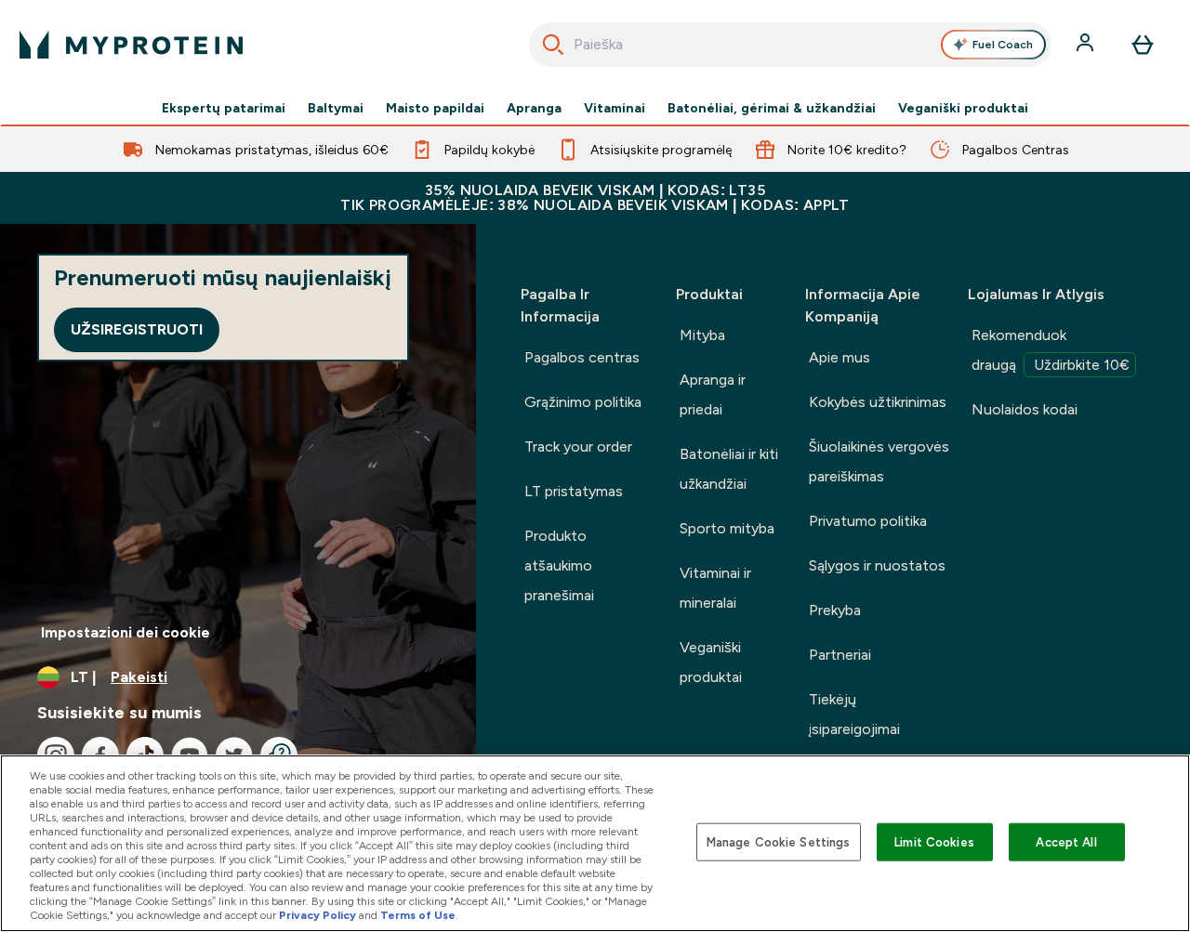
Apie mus (839, 357)
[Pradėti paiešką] (553, 44)
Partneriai (840, 655)
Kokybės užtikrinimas (877, 402)
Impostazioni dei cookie (125, 632)
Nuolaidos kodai (1025, 409)
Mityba (702, 335)
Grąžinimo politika (582, 402)
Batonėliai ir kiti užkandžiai (729, 469)
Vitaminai (614, 107)
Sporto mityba (727, 528)
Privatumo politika (868, 521)
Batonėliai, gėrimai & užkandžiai (772, 107)
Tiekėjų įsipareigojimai (854, 714)
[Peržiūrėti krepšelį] (1142, 44)
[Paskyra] (1087, 45)
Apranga (534, 107)
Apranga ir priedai (713, 394)
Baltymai (336, 107)
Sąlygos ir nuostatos (877, 565)
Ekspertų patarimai (223, 107)
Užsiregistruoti (137, 329)
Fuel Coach (1002, 44)
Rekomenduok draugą (1051, 350)
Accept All (1066, 841)
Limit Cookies (934, 841)
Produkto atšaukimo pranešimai (559, 565)
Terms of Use (418, 915)
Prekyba (835, 610)
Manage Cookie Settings (779, 841)
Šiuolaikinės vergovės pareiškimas (879, 461)
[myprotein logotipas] (131, 44)
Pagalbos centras (582, 357)
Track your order (578, 446)
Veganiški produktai (963, 107)
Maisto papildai (435, 107)
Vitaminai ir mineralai (715, 587)
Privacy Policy (317, 915)
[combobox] (790, 44)
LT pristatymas (573, 491)
